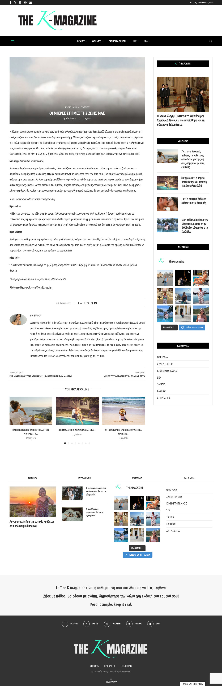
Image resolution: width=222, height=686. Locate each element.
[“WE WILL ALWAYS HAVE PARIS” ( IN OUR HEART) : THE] (121, 503)
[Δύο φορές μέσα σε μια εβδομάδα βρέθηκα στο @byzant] (165, 296)
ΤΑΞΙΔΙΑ (161, 384)
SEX (159, 377)
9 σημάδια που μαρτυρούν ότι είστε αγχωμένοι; (94, 512)
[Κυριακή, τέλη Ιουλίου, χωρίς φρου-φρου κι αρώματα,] (201, 278)
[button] (14, 420)
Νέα (146, 41)
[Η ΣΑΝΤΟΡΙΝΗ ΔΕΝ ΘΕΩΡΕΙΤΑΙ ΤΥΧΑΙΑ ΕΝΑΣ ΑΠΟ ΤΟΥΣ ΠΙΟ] (137, 519)
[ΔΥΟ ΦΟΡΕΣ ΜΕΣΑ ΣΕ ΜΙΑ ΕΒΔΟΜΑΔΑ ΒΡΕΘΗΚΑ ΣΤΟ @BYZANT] (121, 519)
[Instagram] (20, 2)
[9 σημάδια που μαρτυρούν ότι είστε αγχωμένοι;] (72, 514)
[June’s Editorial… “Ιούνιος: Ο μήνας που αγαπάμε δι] (201, 314)
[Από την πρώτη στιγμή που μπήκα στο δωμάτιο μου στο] (201, 296)
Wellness (96, 41)
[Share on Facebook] (85, 303)
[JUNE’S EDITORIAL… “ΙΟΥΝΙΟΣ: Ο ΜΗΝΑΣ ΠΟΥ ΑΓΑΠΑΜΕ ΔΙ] (153, 535)
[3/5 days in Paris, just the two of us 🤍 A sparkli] (183, 278)
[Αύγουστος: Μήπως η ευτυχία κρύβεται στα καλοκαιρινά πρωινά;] (33, 501)
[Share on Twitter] (88, 303)
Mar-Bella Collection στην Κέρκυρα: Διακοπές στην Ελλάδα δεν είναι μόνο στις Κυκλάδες (194, 225)
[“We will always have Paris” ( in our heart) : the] (165, 278)
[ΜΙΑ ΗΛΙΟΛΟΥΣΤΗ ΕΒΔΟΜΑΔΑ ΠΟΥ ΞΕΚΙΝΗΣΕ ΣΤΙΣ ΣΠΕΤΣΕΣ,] (137, 535)
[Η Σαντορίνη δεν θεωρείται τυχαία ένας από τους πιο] (183, 296)
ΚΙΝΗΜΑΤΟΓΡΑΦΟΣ (167, 370)
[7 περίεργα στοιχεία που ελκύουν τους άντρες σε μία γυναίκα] (72, 493)
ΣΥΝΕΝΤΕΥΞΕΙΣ (165, 363)
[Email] (30, 2)
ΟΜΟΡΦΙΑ (162, 357)
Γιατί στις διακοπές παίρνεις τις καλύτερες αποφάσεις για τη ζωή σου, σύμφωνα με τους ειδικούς (192, 159)
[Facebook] (10, 2)
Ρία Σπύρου (71, 118)
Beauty (81, 41)
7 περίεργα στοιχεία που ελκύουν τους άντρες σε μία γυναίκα (96, 491)
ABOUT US (94, 666)
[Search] (210, 41)
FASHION (161, 391)
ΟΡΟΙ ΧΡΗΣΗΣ (109, 666)
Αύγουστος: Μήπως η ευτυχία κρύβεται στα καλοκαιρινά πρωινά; (32, 524)
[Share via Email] (95, 303)
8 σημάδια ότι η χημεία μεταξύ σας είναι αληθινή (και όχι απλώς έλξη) (194, 181)
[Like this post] (81, 303)
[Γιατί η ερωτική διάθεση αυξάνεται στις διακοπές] (167, 204)
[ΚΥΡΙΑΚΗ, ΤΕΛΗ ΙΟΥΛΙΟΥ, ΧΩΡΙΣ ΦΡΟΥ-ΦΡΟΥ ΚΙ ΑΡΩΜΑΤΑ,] (153, 503)
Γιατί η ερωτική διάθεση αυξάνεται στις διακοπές (193, 200)
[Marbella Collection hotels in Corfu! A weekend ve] (165, 314)
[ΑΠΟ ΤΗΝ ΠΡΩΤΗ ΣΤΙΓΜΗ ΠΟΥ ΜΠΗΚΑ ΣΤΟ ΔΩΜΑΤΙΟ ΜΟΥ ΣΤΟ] (153, 519)
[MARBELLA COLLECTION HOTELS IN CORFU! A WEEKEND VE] (121, 535)
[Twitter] (15, 2)
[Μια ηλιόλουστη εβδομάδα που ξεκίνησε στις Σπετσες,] (183, 314)
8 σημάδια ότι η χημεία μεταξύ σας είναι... (77, 430)
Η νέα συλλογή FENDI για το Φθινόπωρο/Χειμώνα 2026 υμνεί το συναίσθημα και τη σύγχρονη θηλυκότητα (180, 120)
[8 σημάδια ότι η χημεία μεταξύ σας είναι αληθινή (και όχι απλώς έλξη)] (77, 411)
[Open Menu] (13, 41)
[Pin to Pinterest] (92, 303)
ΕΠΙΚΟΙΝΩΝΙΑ (126, 666)
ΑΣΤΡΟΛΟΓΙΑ (163, 398)
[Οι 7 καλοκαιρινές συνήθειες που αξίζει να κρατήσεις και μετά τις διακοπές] (123, 411)
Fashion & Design (117, 41)
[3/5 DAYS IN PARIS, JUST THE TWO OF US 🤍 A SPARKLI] (137, 503)
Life (134, 41)
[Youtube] (25, 2)
